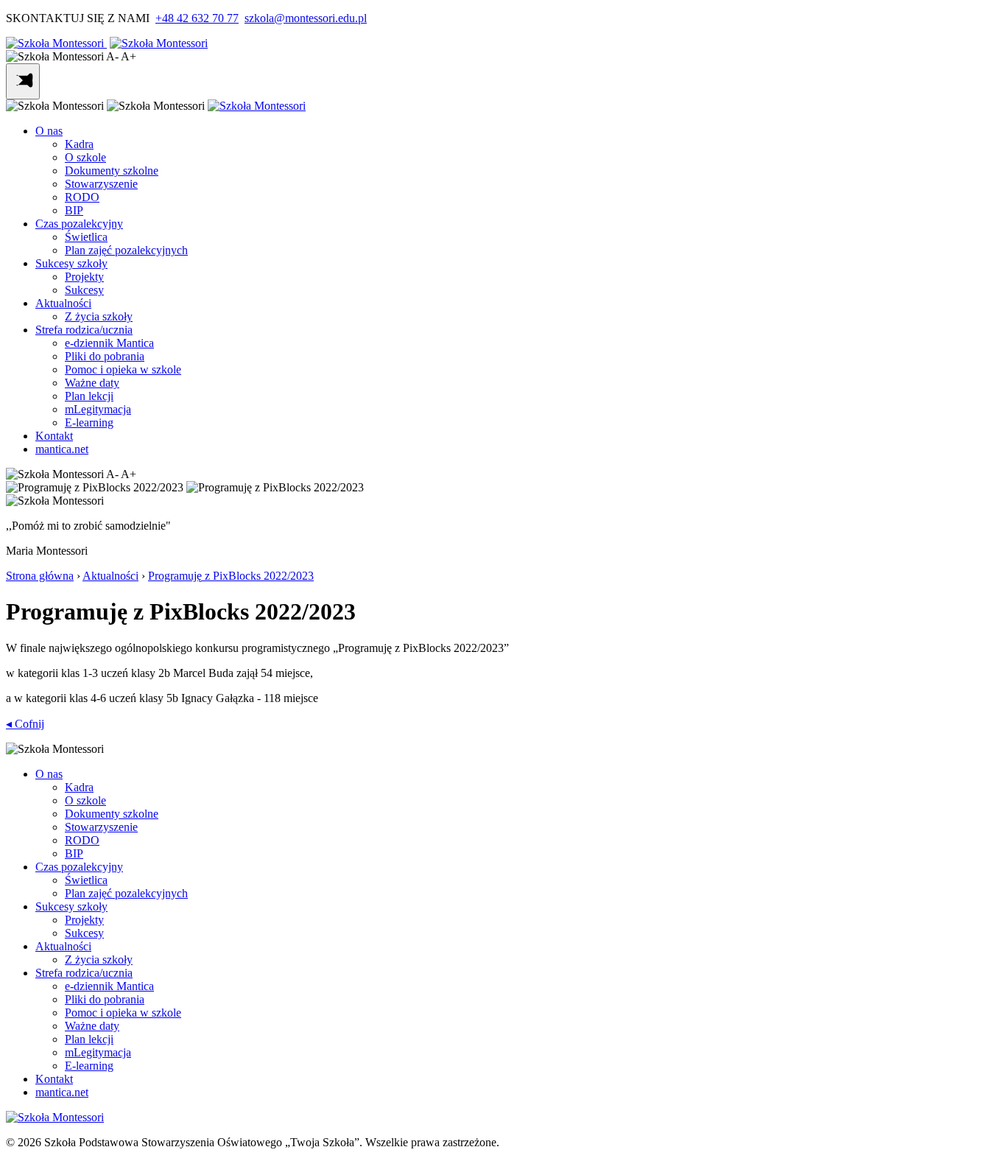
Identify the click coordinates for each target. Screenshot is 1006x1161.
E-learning (89, 422)
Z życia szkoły (99, 316)
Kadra (79, 144)
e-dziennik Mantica (109, 343)
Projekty (84, 276)
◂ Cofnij (25, 724)
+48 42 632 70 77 (197, 18)
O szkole (85, 157)
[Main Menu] (23, 81)
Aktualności (63, 303)
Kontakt (54, 435)
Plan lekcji (89, 396)
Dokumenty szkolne (111, 170)
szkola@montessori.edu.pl (306, 18)
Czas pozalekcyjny (79, 223)
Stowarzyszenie (101, 184)
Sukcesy (84, 290)
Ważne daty (92, 382)
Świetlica (86, 237)
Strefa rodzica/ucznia (84, 329)
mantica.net (61, 449)
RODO (82, 197)
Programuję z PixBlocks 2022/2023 (231, 575)
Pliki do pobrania (104, 356)
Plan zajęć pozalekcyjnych (126, 250)
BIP (74, 210)
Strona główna (40, 575)
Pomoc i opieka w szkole (123, 369)
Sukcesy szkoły (71, 263)
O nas (49, 130)
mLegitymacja (98, 409)
